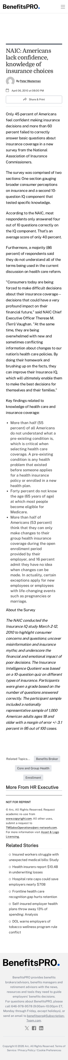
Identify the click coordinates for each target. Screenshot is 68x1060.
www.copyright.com (19, 818)
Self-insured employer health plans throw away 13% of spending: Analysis (33, 909)
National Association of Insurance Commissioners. (26, 156)
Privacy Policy (26, 1050)
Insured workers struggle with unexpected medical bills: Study (34, 857)
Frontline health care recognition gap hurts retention (33, 894)
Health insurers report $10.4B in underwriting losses (33, 869)
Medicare (18, 512)
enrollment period (26, 549)
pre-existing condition (29, 438)
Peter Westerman (30, 81)
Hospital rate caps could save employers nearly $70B (33, 881)
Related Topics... (18, 759)
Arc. (27, 1046)
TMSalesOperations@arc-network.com (31, 827)
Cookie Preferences (49, 1050)
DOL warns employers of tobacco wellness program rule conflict (33, 926)
